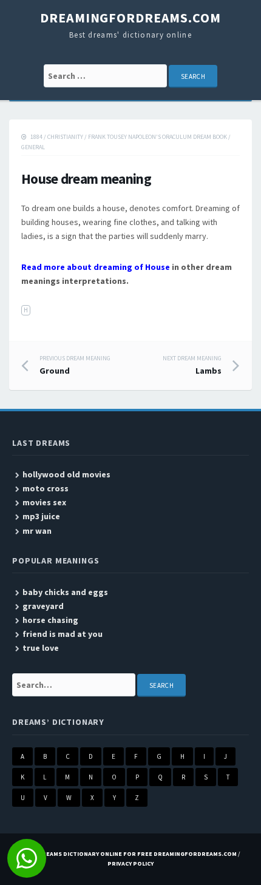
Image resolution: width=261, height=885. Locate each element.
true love (40, 647)
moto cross (45, 488)
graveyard (43, 606)
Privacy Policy (130, 863)
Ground (74, 365)
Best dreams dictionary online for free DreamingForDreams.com (129, 854)
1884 (36, 137)
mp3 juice (41, 516)
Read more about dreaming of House (95, 266)
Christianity (65, 137)
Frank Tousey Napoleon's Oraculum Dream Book (157, 137)
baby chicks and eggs (65, 592)
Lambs (192, 365)
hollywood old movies (66, 474)
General (33, 147)
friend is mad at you (62, 633)
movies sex (44, 502)
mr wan (37, 530)
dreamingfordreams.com (130, 17)
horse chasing (50, 619)
